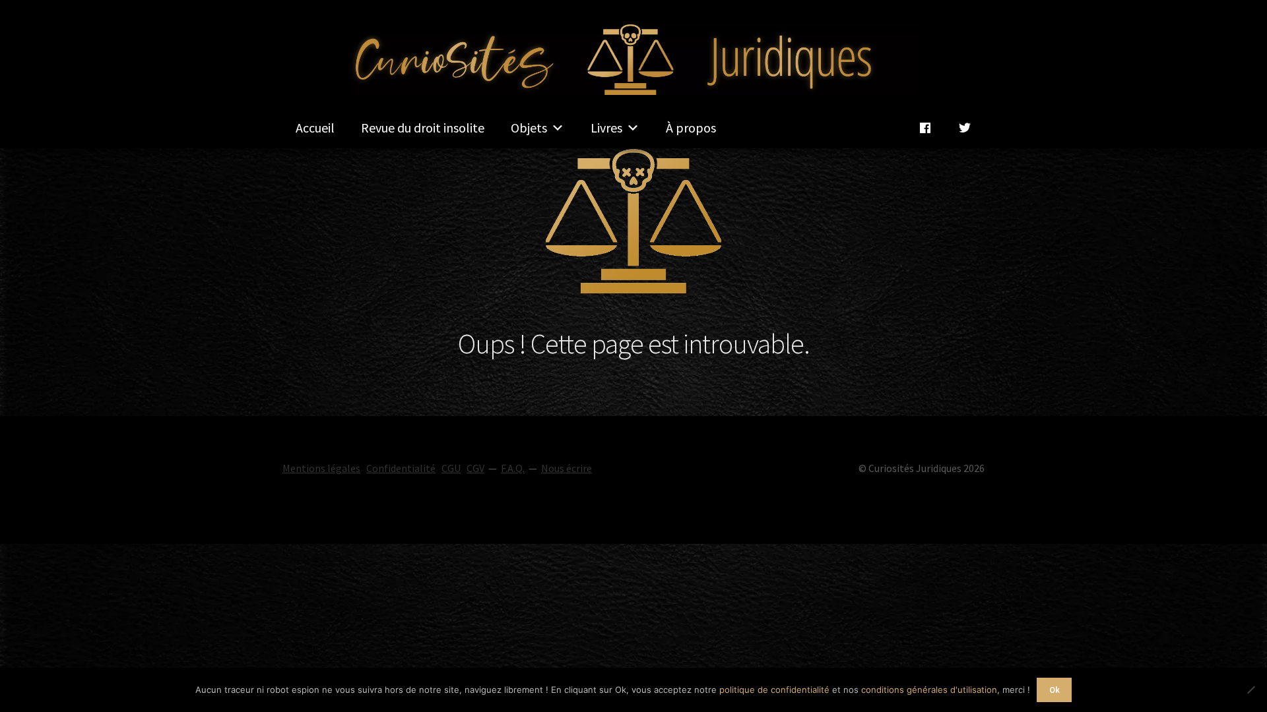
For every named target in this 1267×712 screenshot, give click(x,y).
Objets (529, 127)
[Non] (1250, 689)
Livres (606, 127)
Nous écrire (566, 468)
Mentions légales (321, 468)
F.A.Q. (513, 468)
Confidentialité (401, 468)
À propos (691, 127)
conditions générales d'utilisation (929, 689)
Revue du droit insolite (422, 127)
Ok (1054, 690)
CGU (451, 468)
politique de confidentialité (774, 689)
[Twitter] (965, 128)
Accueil (315, 127)
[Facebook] (925, 128)
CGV (475, 468)
